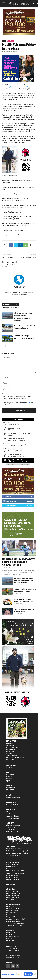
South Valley (10, 941)
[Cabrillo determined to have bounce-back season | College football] (19, 548)
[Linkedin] (20, 245)
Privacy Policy (10, 751)
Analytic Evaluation (12, 877)
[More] (30, 245)
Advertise (9, 767)
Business (9, 778)
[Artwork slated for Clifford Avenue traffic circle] (7, 328)
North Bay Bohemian (13, 897)
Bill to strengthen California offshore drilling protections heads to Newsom (23, 580)
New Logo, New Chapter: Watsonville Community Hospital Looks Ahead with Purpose (9, 262)
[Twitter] (16, 245)
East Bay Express (12, 891)
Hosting (9, 869)
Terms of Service (11, 756)
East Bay (9, 938)
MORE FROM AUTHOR (11, 308)
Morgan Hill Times (12, 917)
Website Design (11, 867)
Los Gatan (9, 915)
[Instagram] (13, 966)
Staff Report (6, 52)
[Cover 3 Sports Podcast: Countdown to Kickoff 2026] (7, 601)
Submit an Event (11, 829)
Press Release (10, 749)
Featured (9, 776)
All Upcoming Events (13, 825)
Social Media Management (15, 873)
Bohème (9, 934)
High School (10, 790)
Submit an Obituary (12, 816)
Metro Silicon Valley (12, 895)
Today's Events (11, 827)
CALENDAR (10, 823)
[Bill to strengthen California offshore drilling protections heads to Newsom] (7, 315)
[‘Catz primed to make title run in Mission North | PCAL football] (7, 591)
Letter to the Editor (12, 747)
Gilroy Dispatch (11, 906)
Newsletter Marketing (13, 879)
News (4, 41)
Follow (29, 501)
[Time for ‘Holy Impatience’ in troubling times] (7, 611)
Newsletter (9, 743)
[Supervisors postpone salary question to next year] (7, 338)
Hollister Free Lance (12, 911)
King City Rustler (11, 913)
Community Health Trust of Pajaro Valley (15, 87)
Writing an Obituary (12, 818)
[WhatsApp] (25, 245)
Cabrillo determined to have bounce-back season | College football (18, 561)
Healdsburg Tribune (12, 908)
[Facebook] (11, 245)
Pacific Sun (10, 899)
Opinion (8, 781)
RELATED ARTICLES (10, 305)
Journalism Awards (12, 950)
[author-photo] (19, 280)
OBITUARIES (10, 810)
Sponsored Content (12, 875)
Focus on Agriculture (13, 804)
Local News (10, 41)
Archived (9, 814)
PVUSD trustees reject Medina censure (28, 259)
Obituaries (9, 812)
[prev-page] (3, 346)
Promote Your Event (12, 831)
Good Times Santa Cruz (14, 893)
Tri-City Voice (10, 925)
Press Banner (10, 919)
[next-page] (6, 346)
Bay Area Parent (11, 932)
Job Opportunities (12, 948)
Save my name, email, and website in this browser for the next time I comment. (17, 397)
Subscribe (9, 753)
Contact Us (10, 745)
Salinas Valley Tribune (13, 921)
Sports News (10, 787)
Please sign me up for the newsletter (15, 403)
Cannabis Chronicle (12, 936)
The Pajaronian (11, 923)
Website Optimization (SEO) (15, 871)
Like (31, 496)
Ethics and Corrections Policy (15, 758)
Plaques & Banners (12, 760)
